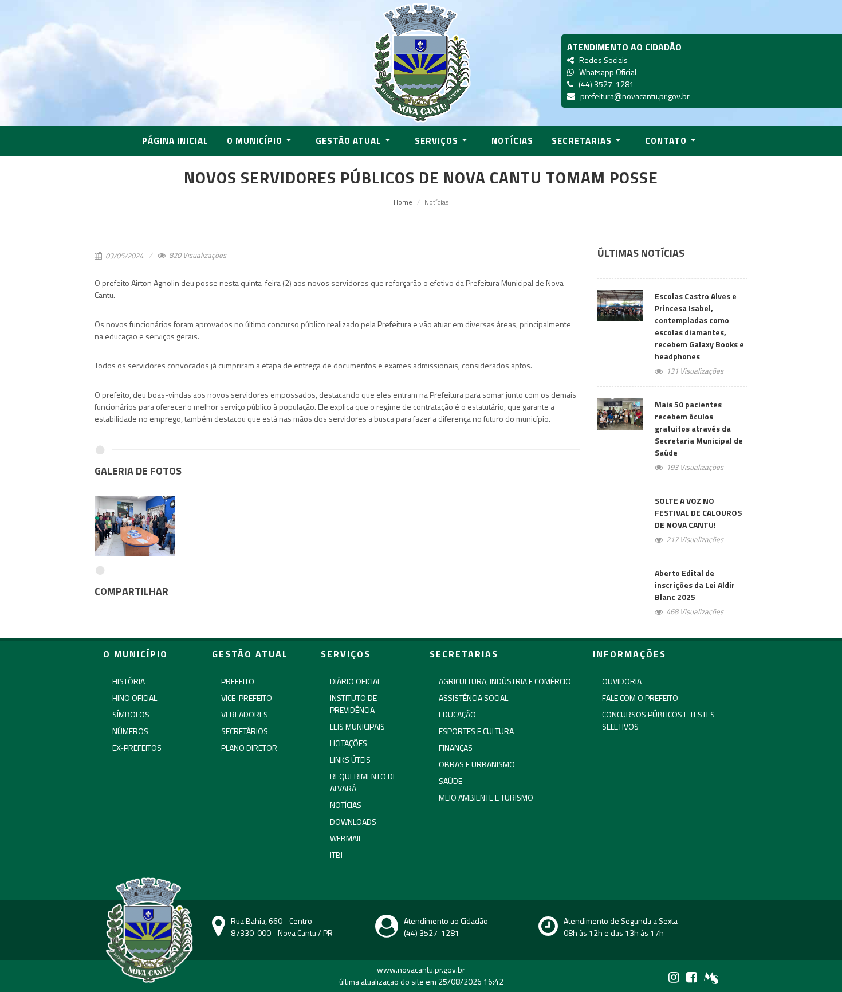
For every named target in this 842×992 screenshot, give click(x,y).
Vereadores (244, 714)
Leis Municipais (357, 726)
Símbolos (130, 714)
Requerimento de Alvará (363, 782)
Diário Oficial (355, 681)
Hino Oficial (134, 698)
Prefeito (237, 681)
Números (130, 731)
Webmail (346, 838)
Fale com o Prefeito (640, 698)
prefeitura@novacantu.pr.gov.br (633, 96)
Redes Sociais (602, 60)
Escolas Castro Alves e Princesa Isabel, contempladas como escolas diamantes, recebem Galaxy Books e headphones (699, 326)
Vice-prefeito (246, 698)
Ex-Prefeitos (137, 748)
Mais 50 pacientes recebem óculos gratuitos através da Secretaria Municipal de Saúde (699, 428)
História (128, 681)
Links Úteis (350, 760)
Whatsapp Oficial (606, 72)
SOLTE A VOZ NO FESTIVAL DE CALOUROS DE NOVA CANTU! (698, 513)
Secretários (244, 731)
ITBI (336, 855)
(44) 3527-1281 (604, 84)
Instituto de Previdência (353, 704)
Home (403, 202)
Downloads (353, 821)
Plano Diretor (249, 748)
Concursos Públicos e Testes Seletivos (658, 720)
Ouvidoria (622, 681)
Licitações (348, 743)
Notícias (345, 805)
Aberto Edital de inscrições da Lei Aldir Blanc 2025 (695, 585)
